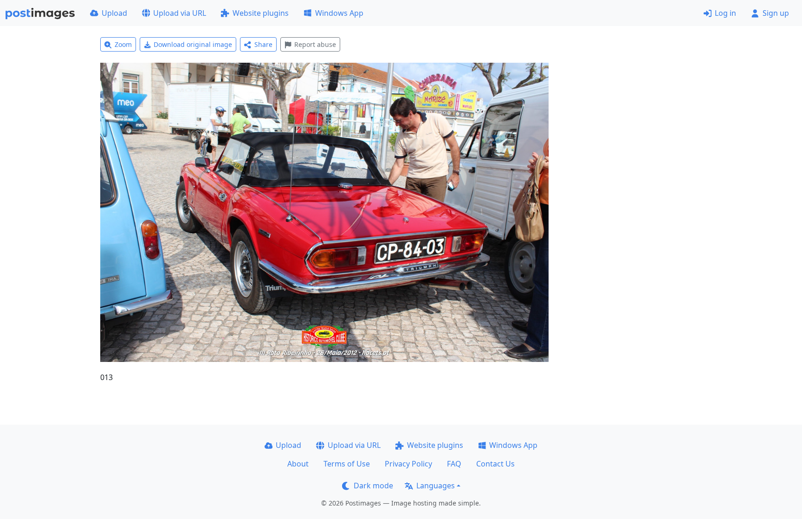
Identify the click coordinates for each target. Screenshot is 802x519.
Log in (725, 13)
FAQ (454, 464)
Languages (435, 485)
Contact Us (495, 464)
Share (263, 44)
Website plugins (261, 13)
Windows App (339, 13)
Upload (114, 13)
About (298, 464)
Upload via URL (179, 13)
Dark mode (373, 485)
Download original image (193, 44)
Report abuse (315, 44)
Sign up (776, 13)
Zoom (123, 44)
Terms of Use (346, 464)
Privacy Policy (408, 464)
